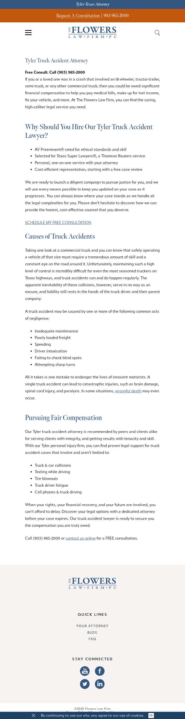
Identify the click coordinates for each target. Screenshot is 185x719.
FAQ (92, 639)
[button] (33, 715)
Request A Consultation (78, 16)
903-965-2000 (116, 16)
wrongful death (128, 391)
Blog (92, 633)
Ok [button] (151, 715)
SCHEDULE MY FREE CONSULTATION (58, 222)
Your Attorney (92, 626)
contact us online (81, 538)
